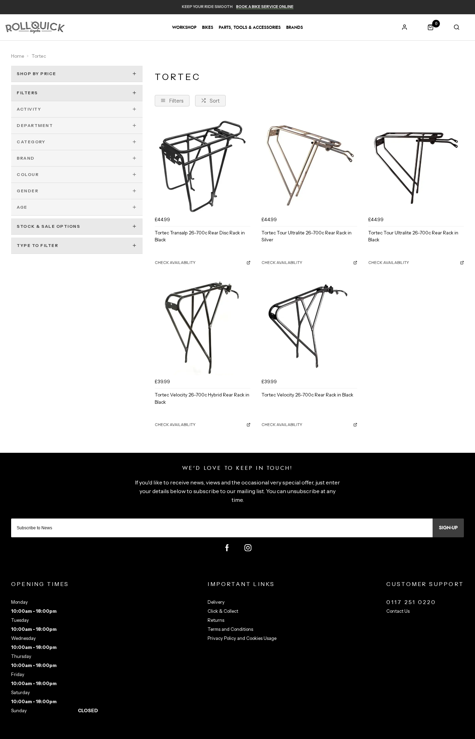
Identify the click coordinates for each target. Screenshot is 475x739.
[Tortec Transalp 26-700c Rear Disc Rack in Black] (202, 165)
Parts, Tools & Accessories (250, 27)
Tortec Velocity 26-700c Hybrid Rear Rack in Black (202, 398)
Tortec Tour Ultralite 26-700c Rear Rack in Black (413, 236)
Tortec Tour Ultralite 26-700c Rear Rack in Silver (306, 236)
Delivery (216, 602)
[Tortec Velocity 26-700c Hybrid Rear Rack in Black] (202, 327)
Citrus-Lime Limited (259, 732)
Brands (294, 27)
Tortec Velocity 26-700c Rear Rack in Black (307, 394)
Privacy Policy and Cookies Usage (242, 638)
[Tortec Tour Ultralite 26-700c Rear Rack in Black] (416, 165)
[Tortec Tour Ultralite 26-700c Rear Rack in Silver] (309, 165)
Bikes (207, 27)
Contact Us (398, 611)
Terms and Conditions (230, 629)
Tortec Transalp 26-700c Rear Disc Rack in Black (200, 236)
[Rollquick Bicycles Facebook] (227, 547)
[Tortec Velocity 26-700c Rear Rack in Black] (309, 327)
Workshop (184, 27)
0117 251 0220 (411, 602)
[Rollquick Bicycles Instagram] (248, 547)
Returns (216, 620)
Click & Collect (223, 611)
